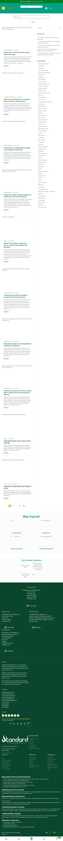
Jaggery (54, 815)
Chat (31, 839)
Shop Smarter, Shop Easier (10, 820)
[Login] (19, 838)
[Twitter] (15, 715)
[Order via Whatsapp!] (59, 837)
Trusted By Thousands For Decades (13, 807)
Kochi (47, 802)
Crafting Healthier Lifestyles (11, 814)
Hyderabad (11, 791)
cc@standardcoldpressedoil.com (9, 746)
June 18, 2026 (16, 341)
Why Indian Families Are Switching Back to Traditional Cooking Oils (17, 345)
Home (30, 21)
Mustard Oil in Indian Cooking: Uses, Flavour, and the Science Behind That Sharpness (15, 245)
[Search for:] (49, 28)
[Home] (6, 838)
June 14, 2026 (11, 438)
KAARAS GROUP (12, 832)
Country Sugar (49, 815)
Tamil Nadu (12, 798)
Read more (6, 65)
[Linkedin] (18, 715)
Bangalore (39, 791)
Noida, (24, 802)
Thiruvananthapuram (35, 802)
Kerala (21, 798)
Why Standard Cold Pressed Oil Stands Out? (16, 777)
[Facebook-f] (9, 715)
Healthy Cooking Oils (8, 50)
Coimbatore (56, 802)
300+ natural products (13, 786)
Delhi (5, 802)
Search (41, 7)
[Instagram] (12, 715)
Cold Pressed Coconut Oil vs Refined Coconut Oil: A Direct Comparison (15, 296)
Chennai (5, 791)
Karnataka (17, 798)
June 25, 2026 (16, 192)
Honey (43, 815)
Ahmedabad (19, 802)
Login (19, 839)
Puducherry (51, 802)
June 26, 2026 (16, 145)
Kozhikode (43, 802)
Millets (3, 817)
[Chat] (31, 838)
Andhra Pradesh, (26, 798)
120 (19, 505)
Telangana (34, 798)
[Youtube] (6, 715)
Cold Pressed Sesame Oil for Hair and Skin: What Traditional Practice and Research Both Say (18, 392)
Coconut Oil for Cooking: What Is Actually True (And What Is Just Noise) (17, 149)
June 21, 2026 (16, 292)
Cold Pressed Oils (35, 815)
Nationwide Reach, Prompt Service (13, 796)
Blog (33, 21)
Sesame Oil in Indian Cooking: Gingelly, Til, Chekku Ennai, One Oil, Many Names (17, 196)
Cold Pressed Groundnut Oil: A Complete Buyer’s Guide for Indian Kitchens (17, 100)
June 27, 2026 (16, 50)
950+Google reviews (15, 785)
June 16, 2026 (16, 388)
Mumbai (8, 802)
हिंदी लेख (5, 438)
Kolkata (14, 802)
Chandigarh (28, 802)
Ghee (41, 815)
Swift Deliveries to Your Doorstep (13, 790)
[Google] (3, 715)
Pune (12, 802)
